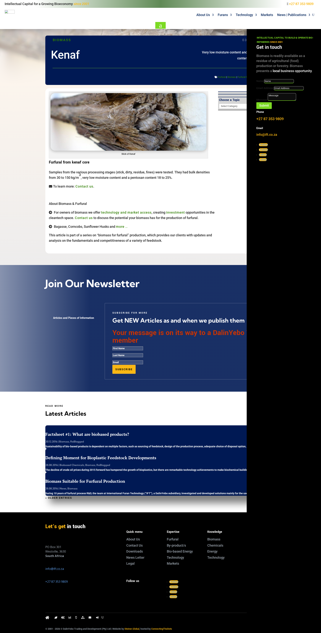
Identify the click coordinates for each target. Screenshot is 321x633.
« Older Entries (58, 497)
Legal (130, 563)
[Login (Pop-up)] (97, 618)
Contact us (84, 186)
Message (261, 99)
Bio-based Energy (180, 551)
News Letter (135, 557)
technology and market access (126, 212)
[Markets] (70, 618)
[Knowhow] (76, 618)
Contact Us (134, 545)
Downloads (134, 551)
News (63, 488)
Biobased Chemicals (72, 465)
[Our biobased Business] (55, 618)
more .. (122, 227)
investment (175, 212)
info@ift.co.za (54, 569)
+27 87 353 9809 (301, 4)
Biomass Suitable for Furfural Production (85, 481)
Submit (264, 105)
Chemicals (215, 545)
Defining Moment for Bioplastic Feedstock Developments (100, 457)
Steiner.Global (131, 628)
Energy (212, 551)
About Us (203, 15)
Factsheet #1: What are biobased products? (87, 434)
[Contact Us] (90, 618)
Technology (244, 15)
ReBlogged (77, 441)
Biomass (62, 40)
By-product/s (176, 545)
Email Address (264, 88)
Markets (267, 15)
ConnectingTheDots (161, 628)
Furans (223, 15)
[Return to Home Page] (47, 618)
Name (259, 81)
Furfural (222, 77)
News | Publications (291, 15)
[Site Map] (83, 618)
